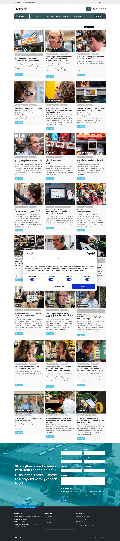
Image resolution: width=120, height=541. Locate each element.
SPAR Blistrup (50, 410)
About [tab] (84, 258)
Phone (63, 458)
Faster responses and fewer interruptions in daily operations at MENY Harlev (60, 315)
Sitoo (48, 202)
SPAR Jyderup (19, 152)
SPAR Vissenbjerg (20, 202)
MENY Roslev (50, 152)
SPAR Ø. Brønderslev (52, 49)
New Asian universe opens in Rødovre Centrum (88, 211)
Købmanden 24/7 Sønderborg (24, 410)
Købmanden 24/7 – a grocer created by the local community (27, 59)
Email (86, 449)
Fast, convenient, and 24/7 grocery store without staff (28, 419)
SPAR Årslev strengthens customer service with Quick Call (91, 58)
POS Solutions (25, 53)
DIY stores (29, 27)
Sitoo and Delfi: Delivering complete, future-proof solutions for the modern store (59, 212)
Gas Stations (46, 27)
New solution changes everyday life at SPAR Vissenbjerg (27, 211)
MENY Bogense (20, 100)
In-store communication (53, 53)
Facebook (78, 525)
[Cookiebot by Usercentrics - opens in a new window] (88, 253)
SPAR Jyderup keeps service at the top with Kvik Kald (28, 161)
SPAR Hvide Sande (83, 305)
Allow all (83, 286)
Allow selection (59, 286)
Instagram (88, 525)
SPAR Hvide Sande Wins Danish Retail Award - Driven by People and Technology (89, 317)
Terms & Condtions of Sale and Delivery (56, 528)
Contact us (77, 16)
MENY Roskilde (20, 359)
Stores (81, 27)
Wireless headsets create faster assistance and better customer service (59, 420)
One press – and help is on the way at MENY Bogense (28, 109)
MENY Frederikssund (52, 359)
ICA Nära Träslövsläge (84, 100)
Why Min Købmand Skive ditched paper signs (90, 161)
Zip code (87, 458)
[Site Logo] (20, 8)
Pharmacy (74, 27)
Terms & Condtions (87, 2)
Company (88, 466)
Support (72, 2)
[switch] (50, 279)
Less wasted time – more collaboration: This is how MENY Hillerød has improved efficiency (90, 368)
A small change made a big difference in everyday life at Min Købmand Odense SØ (59, 110)
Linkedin (92, 525)
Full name (64, 449)
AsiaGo (80, 202)
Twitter (81, 525)
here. (66, 496)
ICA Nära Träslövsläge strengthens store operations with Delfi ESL (91, 109)
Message (64, 475)
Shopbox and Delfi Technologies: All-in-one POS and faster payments (28, 315)
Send (64, 501)
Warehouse (98, 27)
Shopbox (18, 305)
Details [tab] (60, 258)
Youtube (85, 525)
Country (64, 466)
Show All (21, 27)
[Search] (88, 9)
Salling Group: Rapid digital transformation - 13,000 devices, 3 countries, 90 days (90, 420)
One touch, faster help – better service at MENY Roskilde (27, 368)
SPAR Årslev (81, 49)
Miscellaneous (65, 27)
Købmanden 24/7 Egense (23, 49)
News (58, 16)
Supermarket (89, 27)
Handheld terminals (82, 415)
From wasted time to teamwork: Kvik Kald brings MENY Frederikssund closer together (58, 368)
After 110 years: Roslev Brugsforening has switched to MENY (58, 162)
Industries (38, 16)
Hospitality (55, 27)
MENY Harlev (50, 305)
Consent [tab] (35, 258)
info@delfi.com (24, 521)
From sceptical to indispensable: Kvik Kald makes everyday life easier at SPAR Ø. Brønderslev (59, 58)
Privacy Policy (78, 2)
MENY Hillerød (81, 359)
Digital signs (19, 53)
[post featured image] (29, 41)
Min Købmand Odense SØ (54, 100)
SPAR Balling (19, 254)
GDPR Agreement (67, 488)
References (49, 16)
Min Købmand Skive (83, 152)
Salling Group (81, 410)
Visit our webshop (81, 519)
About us (66, 16)
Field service (37, 27)
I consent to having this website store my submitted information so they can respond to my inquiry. (83, 492)
